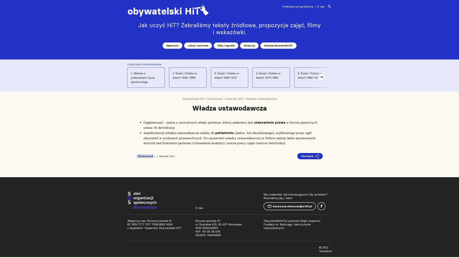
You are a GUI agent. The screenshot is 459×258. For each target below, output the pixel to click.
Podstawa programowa (297, 6)
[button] (321, 77)
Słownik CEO (166, 156)
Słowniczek (145, 156)
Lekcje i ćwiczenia (198, 45)
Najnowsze (172, 45)
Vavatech (325, 251)
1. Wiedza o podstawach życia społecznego (143, 77)
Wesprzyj (249, 45)
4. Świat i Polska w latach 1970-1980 (268, 75)
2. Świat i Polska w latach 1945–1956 (185, 75)
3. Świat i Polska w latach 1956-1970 (226, 75)
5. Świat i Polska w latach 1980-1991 (310, 75)
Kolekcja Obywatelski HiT (278, 45)
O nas (321, 6)
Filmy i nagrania (226, 45)
